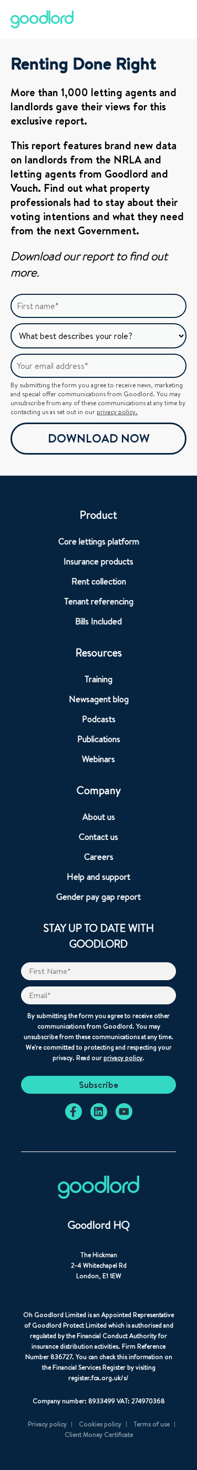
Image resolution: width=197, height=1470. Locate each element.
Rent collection (98, 581)
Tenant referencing (98, 601)
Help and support (98, 876)
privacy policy (122, 1057)
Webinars (98, 759)
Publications (98, 739)
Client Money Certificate (99, 1434)
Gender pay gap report (98, 896)
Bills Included (98, 621)
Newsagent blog (99, 699)
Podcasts (99, 719)
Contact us (98, 836)
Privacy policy (47, 1424)
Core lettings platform (98, 541)
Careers (98, 856)
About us (98, 817)
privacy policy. (117, 411)
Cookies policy (100, 1424)
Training (98, 679)
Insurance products (98, 561)
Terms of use (151, 1424)
